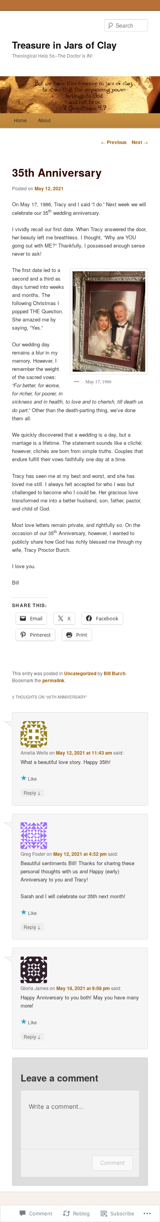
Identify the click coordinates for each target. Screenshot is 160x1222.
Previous (114, 142)
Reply (32, 792)
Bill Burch (114, 673)
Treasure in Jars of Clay (64, 44)
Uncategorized (80, 673)
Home (20, 120)
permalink (53, 680)
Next (140, 142)
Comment (112, 1162)
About (44, 120)
